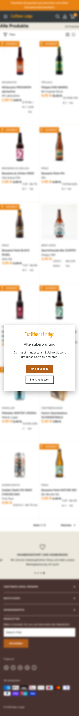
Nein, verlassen (39, 379)
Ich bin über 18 (39, 368)
